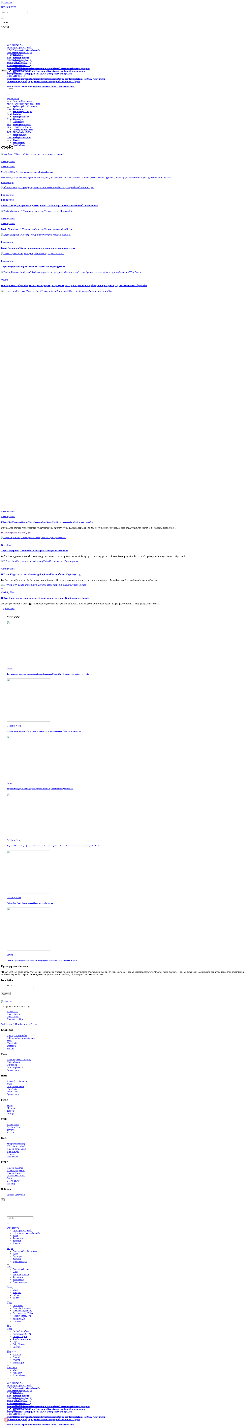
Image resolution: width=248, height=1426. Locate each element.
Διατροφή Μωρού (15, 1067)
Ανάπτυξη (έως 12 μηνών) (25, 50)
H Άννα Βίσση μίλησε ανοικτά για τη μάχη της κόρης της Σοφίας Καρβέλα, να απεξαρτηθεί (45, 598)
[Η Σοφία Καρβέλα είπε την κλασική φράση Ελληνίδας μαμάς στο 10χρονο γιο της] (39, 561)
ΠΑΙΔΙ (10, 50)
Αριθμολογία (13, 1151)
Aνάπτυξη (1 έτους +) (22, 52)
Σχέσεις (10, 1111)
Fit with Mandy (20, 145)
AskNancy (17, 142)
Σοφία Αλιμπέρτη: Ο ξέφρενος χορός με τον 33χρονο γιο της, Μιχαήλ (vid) (37, 229)
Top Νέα (17, 135)
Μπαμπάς (17, 119)
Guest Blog (12, 76)
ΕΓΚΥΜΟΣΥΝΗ (15, 45)
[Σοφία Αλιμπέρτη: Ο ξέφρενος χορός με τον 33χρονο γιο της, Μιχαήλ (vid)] (36, 211)
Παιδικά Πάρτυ (14, 1173)
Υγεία (15, 109)
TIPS (9, 58)
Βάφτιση (11, 1183)
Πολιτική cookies (15, 1019)
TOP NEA (12, 63)
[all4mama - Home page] (6, 2)
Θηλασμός (12, 1065)
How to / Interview (21, 68)
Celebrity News (8, 161)
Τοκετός (10, 1048)
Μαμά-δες (17, 70)
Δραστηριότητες (14, 1070)
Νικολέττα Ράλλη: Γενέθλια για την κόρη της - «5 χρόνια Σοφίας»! (27, 172)
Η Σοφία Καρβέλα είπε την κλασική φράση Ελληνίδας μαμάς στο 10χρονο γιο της (41, 574)
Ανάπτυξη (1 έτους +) (22, 111)
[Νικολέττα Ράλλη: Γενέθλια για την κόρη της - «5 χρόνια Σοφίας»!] (32, 154)
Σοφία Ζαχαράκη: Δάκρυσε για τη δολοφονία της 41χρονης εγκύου (33, 266)
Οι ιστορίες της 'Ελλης (23, 1313)
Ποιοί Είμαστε (13, 1014)
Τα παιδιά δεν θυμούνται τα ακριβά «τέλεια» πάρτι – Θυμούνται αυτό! (41, 86)
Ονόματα (11, 1154)
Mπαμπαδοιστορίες (21, 58)
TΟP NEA (12, 132)
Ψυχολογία (12, 1043)
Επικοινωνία (12, 1011)
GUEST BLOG (14, 55)
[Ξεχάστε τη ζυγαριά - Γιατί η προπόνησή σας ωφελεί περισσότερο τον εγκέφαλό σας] (28, 778)
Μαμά (15, 116)
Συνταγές (11, 1130)
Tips (9, 124)
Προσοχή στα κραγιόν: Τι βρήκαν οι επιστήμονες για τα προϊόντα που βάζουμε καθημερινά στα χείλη (56, 79)
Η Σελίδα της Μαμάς (22, 60)
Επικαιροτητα (13, 73)
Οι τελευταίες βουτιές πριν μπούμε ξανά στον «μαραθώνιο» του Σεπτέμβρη (43, 81)
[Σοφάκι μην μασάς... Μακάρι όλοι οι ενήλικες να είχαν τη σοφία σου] (33, 537)
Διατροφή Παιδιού (21, 116)
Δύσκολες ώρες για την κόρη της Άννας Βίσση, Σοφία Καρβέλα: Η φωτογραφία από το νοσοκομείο (49, 205)
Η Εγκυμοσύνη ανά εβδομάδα (21, 1038)
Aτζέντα (10, 1132)
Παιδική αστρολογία (16, 1149)
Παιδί (9, 109)
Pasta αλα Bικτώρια (22, 124)
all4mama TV (13, 65)
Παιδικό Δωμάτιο (21, 63)
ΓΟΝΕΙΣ (11, 52)
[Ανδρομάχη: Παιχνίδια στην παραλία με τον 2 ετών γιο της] (28, 892)
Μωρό (10, 104)
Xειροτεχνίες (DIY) (22, 132)
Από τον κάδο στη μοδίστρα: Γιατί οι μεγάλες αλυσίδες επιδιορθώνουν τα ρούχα (46, 71)
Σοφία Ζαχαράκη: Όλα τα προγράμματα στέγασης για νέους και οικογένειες (38, 248)
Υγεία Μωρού (13, 1062)
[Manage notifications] (6, 1419)
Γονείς (10, 114)
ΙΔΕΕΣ (10, 60)
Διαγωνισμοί (18, 1362)
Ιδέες (9, 127)
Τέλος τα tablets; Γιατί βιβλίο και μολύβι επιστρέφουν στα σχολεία (39, 73)
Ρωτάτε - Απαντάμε (16, 1195)
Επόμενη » (9, 608)
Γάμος (10, 1178)
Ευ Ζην (10, 1113)
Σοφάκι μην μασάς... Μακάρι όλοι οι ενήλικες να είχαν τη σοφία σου (34, 550)
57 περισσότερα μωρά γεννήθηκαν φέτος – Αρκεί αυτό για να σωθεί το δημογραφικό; (48, 68)
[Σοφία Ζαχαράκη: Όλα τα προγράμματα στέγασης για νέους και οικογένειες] (36, 234)
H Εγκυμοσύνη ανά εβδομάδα (26, 104)
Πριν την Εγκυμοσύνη (23, 47)
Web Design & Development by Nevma (19, 1024)
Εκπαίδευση (12, 1091)
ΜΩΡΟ (10, 47)
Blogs (9, 119)
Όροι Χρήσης (13, 1016)
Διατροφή (11, 1046)
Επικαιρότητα (7, 195)
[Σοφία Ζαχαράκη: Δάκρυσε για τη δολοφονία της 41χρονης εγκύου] (32, 253)
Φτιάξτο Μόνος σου (22, 137)
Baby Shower (19, 76)
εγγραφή (5, 994)
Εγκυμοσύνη (13, 98)
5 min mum (12, 137)
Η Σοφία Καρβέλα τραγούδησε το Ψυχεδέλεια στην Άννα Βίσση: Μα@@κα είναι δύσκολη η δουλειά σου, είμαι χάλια (47, 522)
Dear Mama (18, 122)
